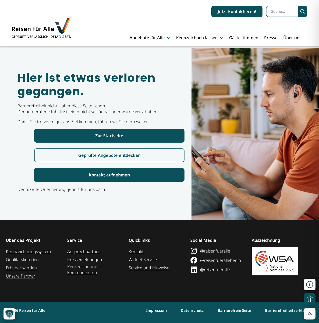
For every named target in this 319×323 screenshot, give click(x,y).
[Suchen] (302, 11)
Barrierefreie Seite (234, 310)
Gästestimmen (243, 37)
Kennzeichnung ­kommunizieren (83, 269)
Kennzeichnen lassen (197, 37)
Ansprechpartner (83, 251)
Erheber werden (21, 267)
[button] (309, 284)
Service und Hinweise (149, 267)
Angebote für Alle (147, 37)
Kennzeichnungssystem (28, 251)
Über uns (292, 37)
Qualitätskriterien (22, 259)
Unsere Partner (20, 276)
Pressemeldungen (84, 259)
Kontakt (136, 251)
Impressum (156, 310)
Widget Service (143, 259)
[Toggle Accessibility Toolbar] (309, 299)
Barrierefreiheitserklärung (289, 310)
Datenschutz (192, 310)
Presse (270, 37)
